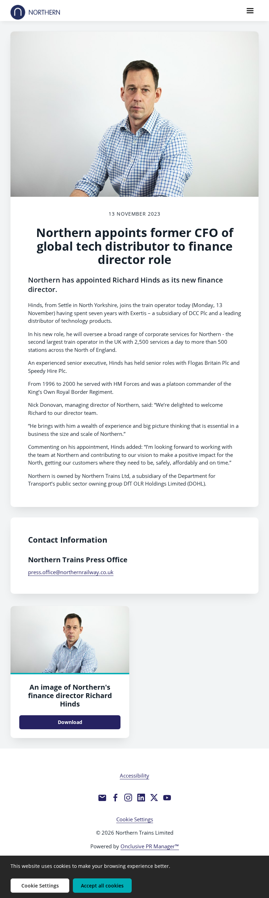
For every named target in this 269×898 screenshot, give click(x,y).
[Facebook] (115, 797)
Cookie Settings (134, 819)
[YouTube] (167, 797)
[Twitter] (154, 797)
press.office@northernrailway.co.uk (70, 572)
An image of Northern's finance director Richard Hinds (70, 695)
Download (70, 722)
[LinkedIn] (141, 797)
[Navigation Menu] (250, 10)
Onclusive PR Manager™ (149, 846)
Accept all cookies (102, 885)
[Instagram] (128, 797)
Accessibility (134, 775)
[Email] (102, 797)
